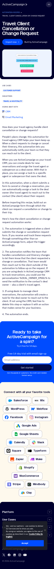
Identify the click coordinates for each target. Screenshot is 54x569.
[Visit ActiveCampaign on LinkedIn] (14, 555)
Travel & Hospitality (12, 101)
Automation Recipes (11, 12)
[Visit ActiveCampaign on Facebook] (9, 555)
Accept (25, 543)
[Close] (45, 530)
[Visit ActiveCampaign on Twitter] (3, 555)
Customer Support (11, 90)
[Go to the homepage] (14, 4)
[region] (24, 535)
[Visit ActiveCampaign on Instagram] (19, 555)
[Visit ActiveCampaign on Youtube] (25, 555)
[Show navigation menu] (49, 4)
